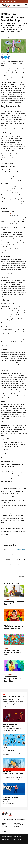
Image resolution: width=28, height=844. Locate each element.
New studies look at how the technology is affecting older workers (13, 802)
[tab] (7, 559)
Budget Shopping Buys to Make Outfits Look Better (13, 774)
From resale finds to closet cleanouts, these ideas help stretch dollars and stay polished (13, 778)
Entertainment (7, 771)
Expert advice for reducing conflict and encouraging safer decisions (12, 729)
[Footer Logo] (14, 814)
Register (23, 549)
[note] (13, 54)
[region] (14, 562)
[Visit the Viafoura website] (22, 576)
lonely (10, 73)
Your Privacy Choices (16, 839)
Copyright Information (7, 836)
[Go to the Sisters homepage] (3, 5)
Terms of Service (17, 836)
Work (4, 796)
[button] (26, 5)
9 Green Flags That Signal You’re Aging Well (12, 652)
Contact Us (17, 823)
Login (14, 5)
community (19, 170)
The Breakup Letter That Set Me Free (14, 603)
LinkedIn (8, 57)
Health (5, 747)
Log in (18, 549)
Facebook (2, 57)
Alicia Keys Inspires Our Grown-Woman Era (13, 627)
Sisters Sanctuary (6, 826)
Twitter (5, 57)
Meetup (10, 213)
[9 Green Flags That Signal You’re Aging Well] (14, 639)
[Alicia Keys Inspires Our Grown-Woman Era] (14, 615)
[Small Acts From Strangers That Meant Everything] (14, 665)
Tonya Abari (6, 35)
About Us (4, 823)
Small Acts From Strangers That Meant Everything (13, 679)
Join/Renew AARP (18, 824)
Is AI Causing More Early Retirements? (10, 798)
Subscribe (19, 5)
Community (5, 828)
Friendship (4, 11)
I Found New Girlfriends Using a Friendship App (12, 17)
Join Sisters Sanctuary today (8, 1)
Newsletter (4, 829)
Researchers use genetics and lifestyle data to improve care (13, 753)
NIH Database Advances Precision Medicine (11, 749)
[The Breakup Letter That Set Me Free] (14, 591)
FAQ (3, 824)
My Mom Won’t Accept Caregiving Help (10, 725)
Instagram (4, 831)
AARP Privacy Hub (6, 839)
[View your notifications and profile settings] (24, 559)
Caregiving (5, 722)
